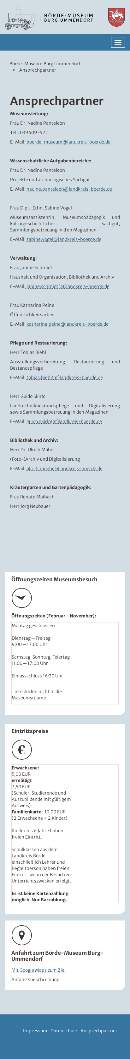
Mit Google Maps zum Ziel (38, 970)
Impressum (35, 1031)
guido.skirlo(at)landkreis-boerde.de (64, 421)
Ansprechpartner (98, 1031)
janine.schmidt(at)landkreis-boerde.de (67, 286)
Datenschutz (63, 1031)
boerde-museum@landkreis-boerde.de (68, 142)
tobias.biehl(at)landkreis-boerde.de (65, 377)
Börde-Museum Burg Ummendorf (44, 64)
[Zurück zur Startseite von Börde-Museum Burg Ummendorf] (49, 17)
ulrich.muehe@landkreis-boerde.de (65, 468)
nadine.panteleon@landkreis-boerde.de (69, 189)
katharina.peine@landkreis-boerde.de (68, 324)
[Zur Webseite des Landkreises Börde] (113, 17)
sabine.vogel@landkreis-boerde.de (64, 239)
